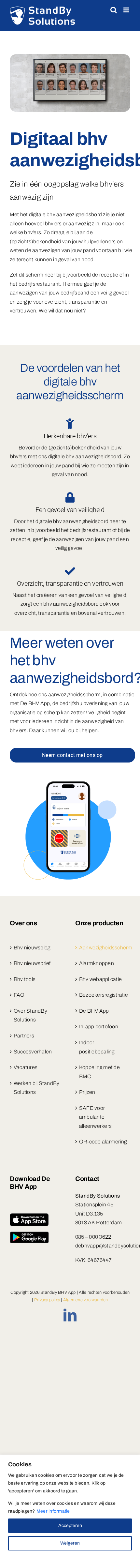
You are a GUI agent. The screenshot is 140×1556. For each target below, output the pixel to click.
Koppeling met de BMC (99, 1072)
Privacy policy (47, 1300)
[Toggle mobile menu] (126, 10)
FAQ (19, 995)
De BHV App (94, 1011)
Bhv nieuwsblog (32, 947)
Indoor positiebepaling (97, 1047)
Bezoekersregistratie (103, 995)
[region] (70, 1505)
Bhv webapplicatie (100, 979)
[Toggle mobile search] (113, 10)
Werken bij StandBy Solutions (36, 1087)
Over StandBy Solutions (30, 1015)
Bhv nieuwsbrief (32, 963)
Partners (24, 1035)
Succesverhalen (33, 1051)
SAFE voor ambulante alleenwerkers (95, 1117)
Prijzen (87, 1092)
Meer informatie (53, 1511)
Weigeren (70, 1543)
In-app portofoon (98, 1026)
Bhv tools (24, 979)
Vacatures (25, 1067)
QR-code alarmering (103, 1141)
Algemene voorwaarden (85, 1300)
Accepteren (70, 1525)
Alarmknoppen (96, 963)
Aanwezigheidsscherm (103, 947)
